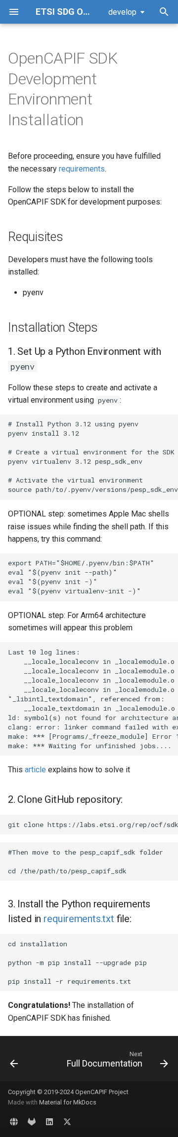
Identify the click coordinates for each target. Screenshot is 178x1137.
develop (122, 12)
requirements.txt (79, 919)
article (35, 769)
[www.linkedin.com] (49, 1121)
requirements (82, 168)
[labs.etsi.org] (32, 1121)
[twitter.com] (67, 1121)
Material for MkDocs (67, 1102)
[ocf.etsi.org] (14, 1121)
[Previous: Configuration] (14, 1061)
